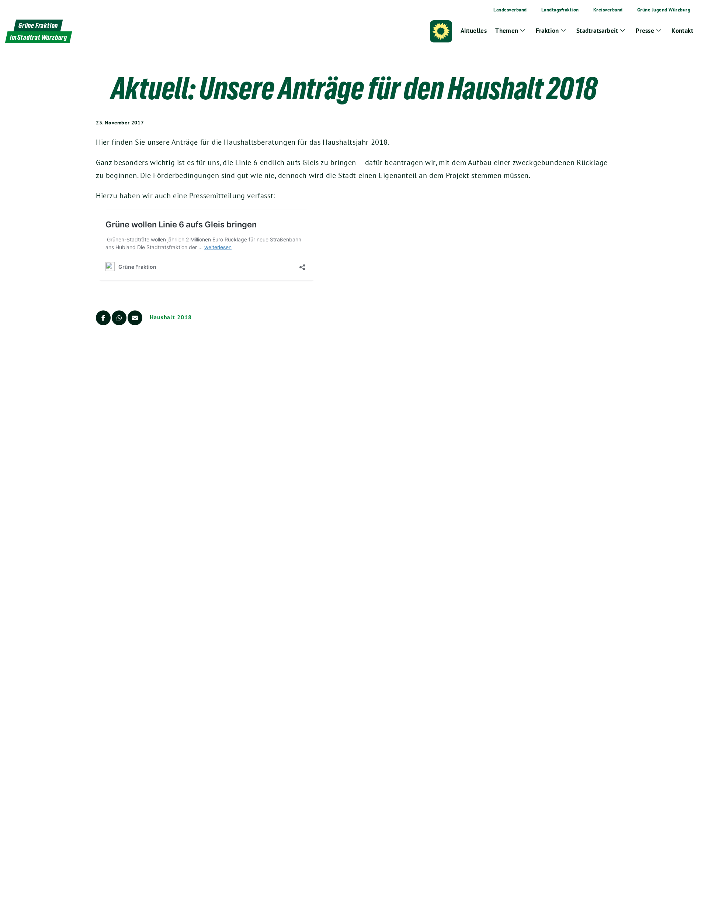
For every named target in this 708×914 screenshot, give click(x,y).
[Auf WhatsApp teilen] (119, 317)
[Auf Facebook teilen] (103, 317)
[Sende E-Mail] (135, 317)
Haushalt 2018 (171, 317)
